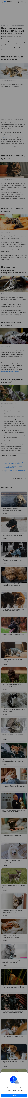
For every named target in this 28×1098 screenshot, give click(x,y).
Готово (14, 1095)
